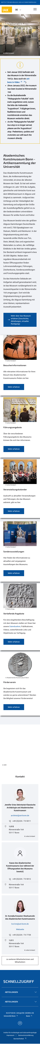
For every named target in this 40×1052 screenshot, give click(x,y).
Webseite (20, 929)
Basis (28, 1016)
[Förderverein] (20, 684)
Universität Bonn (10, 1016)
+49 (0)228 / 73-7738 (21, 935)
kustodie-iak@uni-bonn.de (20, 1013)
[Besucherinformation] (20, 348)
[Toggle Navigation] (35, 9)
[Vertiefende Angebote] (20, 616)
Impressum (10, 1035)
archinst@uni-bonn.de (20, 815)
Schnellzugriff (18, 981)
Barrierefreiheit (19, 1039)
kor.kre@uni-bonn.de (20, 924)
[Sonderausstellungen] (20, 551)
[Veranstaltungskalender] (20, 488)
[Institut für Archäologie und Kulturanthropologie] (7, 10)
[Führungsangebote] (20, 427)
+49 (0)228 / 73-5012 (21, 879)
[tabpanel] (20, 35)
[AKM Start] (20, 746)
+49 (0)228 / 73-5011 (21, 821)
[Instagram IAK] (20, 1023)
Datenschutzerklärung (25, 1035)
